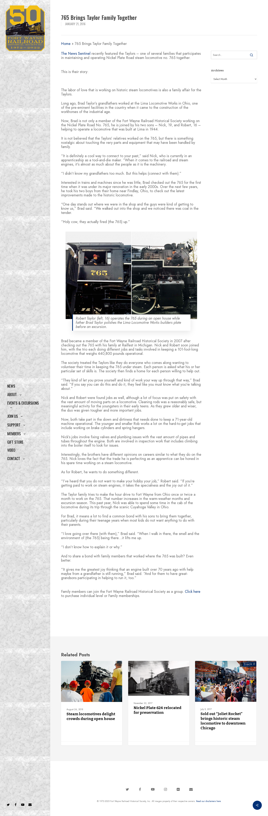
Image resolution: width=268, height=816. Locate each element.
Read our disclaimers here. (208, 801)
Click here (192, 591)
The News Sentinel (75, 53)
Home (66, 43)
